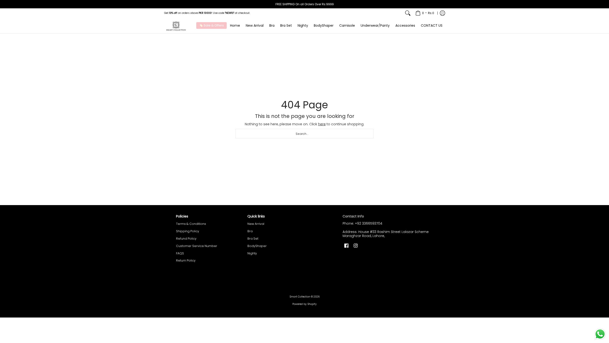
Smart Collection (300, 296)
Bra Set (252, 239)
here (322, 124)
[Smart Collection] (176, 25)
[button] (346, 245)
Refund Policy (186, 239)
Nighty (252, 253)
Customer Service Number (196, 246)
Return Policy (186, 260)
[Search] (408, 13)
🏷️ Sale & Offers (211, 25)
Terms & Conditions (191, 224)
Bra (250, 231)
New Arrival (255, 224)
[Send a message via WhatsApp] (600, 334)
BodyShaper (257, 246)
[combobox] (304, 133)
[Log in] (442, 13)
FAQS (180, 253)
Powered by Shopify (304, 304)
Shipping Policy (187, 231)
